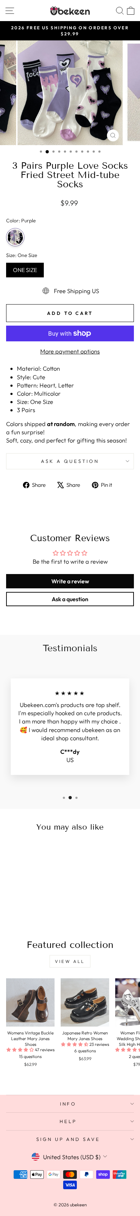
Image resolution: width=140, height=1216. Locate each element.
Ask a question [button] (70, 599)
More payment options (70, 351)
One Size (25, 268)
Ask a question (70, 461)
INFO (68, 1104)
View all (70, 961)
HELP (68, 1121)
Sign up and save (68, 1139)
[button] (20, 1049)
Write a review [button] (70, 581)
